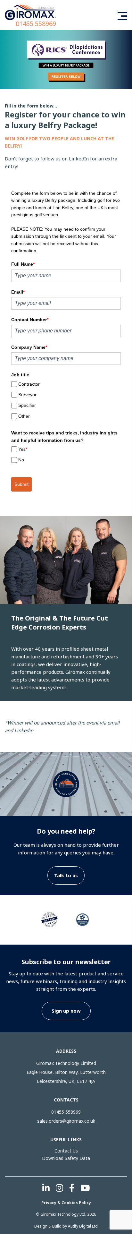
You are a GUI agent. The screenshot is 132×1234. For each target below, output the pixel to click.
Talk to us (66, 875)
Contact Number (29, 319)
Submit (21, 484)
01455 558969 (36, 24)
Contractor (29, 384)
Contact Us (66, 1151)
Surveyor (27, 394)
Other (24, 416)
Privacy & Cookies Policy (66, 1202)
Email (18, 292)
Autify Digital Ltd (83, 1226)
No (21, 459)
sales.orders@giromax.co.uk (66, 1121)
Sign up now (66, 1010)
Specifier (27, 405)
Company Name (29, 347)
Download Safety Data (66, 1158)
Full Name (23, 264)
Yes (22, 449)
